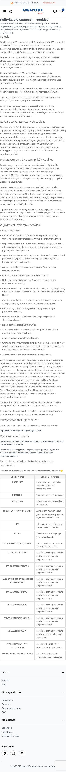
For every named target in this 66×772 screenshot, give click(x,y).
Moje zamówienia (10, 736)
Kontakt (5, 680)
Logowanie (7, 728)
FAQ (4, 712)
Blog (4, 684)
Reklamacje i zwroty (11, 708)
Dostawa (6, 704)
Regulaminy (7, 700)
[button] (33, 672)
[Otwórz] (5, 11)
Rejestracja (7, 732)
